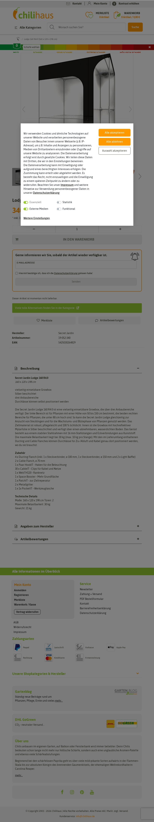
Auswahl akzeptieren (114, 150)
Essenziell (35, 202)
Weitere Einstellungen (36, 218)
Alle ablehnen (114, 141)
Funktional (69, 208)
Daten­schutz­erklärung (46, 192)
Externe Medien (38, 208)
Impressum (67, 184)
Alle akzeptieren (114, 132)
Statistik (67, 202)
